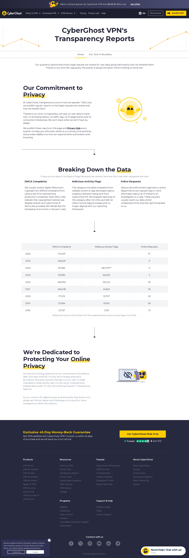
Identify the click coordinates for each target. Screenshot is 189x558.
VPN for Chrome (30, 469)
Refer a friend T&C (141, 480)
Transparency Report (69, 473)
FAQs (98, 511)
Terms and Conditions (142, 477)
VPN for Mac (29, 473)
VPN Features (66, 484)
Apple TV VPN (29, 484)
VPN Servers (65, 488)
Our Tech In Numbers (100, 54)
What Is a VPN (66, 466)
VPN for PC (28, 466)
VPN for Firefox (30, 480)
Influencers (65, 511)
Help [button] (103, 13)
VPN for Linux (29, 488)
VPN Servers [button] (67, 13)
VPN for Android (30, 477)
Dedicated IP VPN (104, 480)
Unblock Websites (104, 477)
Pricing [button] (83, 13)
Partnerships (65, 526)
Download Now (103, 473)
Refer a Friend (66, 514)
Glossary (63, 492)
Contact (136, 469)
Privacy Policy (139, 473)
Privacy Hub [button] (93, 13)
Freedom (64, 518)
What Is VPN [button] (32, 13)
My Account (155, 13)
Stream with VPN (104, 484)
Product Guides (103, 507)
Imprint (136, 484)
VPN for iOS (28, 499)
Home (80, 54)
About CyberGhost (141, 466)
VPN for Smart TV (31, 495)
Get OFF (178, 13)
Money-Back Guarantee (70, 480)
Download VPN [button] (49, 13)
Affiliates (64, 507)
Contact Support (103, 514)
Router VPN (28, 492)
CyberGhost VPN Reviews (108, 466)
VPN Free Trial (102, 469)
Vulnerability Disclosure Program (74, 522)
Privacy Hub (73, 128)
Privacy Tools (65, 477)
